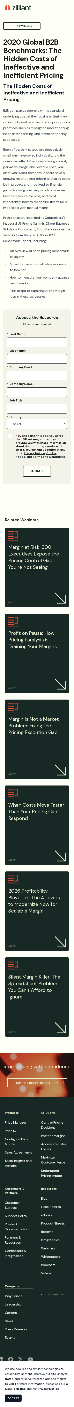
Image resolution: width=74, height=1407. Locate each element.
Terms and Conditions (49, 457)
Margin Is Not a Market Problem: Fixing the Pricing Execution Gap (33, 725)
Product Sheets (53, 1223)
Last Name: (16, 350)
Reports (47, 1232)
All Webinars (24, 26)
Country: (14, 417)
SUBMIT (37, 471)
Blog (44, 1198)
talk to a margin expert (33, 1082)
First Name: (16, 334)
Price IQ (10, 1131)
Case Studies (51, 1207)
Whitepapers (51, 1256)
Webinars (48, 1248)
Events (10, 1337)
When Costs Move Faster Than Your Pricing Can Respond (36, 811)
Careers (11, 1312)
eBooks (46, 1215)
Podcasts (48, 1265)
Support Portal (16, 1216)
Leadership (13, 1304)
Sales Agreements (18, 1152)
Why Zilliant (13, 1296)
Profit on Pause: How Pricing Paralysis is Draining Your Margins (32, 640)
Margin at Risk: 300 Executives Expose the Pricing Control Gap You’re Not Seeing (33, 557)
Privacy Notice (34, 453)
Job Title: (15, 400)
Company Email (19, 367)
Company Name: (20, 384)
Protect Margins (53, 1136)
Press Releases (16, 1329)
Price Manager (15, 1122)
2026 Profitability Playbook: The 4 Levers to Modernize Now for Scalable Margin (34, 901)
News (9, 1321)
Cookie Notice (15, 1389)
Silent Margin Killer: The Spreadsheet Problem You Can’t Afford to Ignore (34, 987)
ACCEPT (13, 1398)
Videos (46, 1273)
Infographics (50, 1240)
